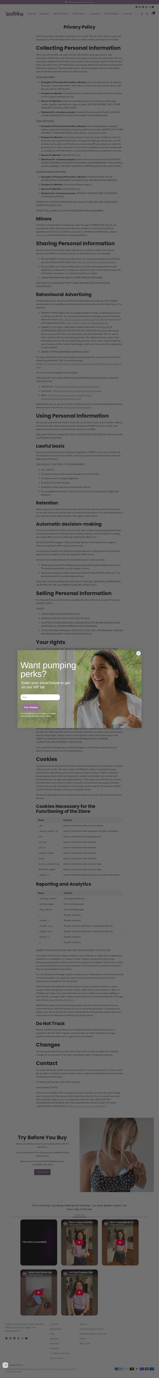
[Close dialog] (138, 653)
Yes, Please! (31, 707)
